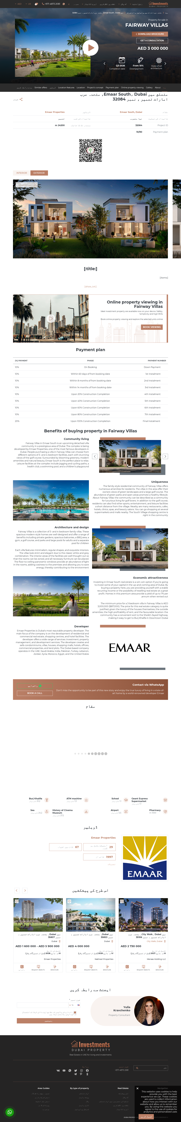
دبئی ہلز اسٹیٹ (42, 1101)
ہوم (164, 87)
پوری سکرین (24, 184)
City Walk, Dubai (154, 941)
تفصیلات (112, 864)
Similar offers (41, 87)
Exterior (39, 173)
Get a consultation (152, 40)
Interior (21, 173)
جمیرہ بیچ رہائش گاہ (40, 1093)
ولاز (87, 1101)
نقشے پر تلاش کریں (121, 1105)
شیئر (15, 99)
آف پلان (126, 1097)
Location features (66, 87)
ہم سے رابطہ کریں (24, 87)
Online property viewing (132, 87)
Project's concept (95, 87)
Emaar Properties (55, 112)
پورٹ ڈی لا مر (43, 1105)
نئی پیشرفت (123, 1093)
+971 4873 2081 (52, 4)
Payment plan (112, 87)
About (158, 87)
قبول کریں (146, 1116)
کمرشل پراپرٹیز (82, 1109)
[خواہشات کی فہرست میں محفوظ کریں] (122, 901)
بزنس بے (46, 1109)
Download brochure (151, 34)
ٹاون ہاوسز (84, 1105)
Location (81, 87)
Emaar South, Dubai (131, 112)
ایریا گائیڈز (122, 1109)
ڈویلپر (52, 87)
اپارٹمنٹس (84, 1093)
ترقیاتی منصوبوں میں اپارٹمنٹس (114, 1101)
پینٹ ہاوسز (84, 1097)
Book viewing (152, 327)
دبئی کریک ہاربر (42, 1097)
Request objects (143, 970)
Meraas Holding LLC (156, 959)
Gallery (149, 87)
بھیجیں (49, 1020)
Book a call (34, 693)
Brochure (160, 970)
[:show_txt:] (90, 286)
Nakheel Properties (104, 959)
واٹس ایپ (33, 686)
